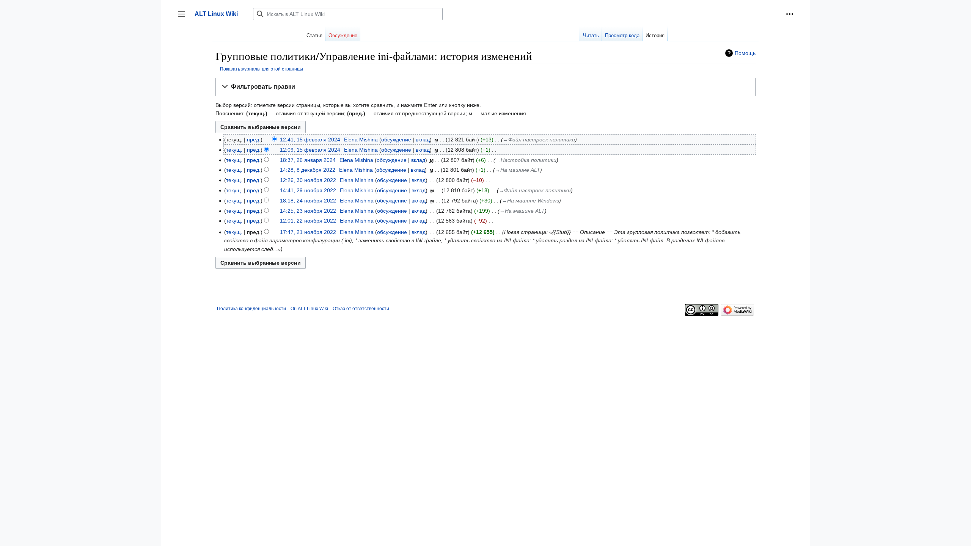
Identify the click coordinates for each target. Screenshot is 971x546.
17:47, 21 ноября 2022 (308, 232)
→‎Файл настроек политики (539, 139)
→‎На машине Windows (530, 201)
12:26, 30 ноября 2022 (308, 180)
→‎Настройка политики (525, 160)
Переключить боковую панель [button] (184, 17)
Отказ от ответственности (361, 308)
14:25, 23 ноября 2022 (308, 211)
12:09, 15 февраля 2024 (310, 150)
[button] (789, 14)
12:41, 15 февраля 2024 (310, 139)
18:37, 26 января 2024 (308, 160)
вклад (423, 139)
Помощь (745, 53)
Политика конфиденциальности (251, 308)
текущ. (234, 150)
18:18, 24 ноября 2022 (308, 201)
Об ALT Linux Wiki (309, 308)
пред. (254, 139)
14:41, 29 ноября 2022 (308, 190)
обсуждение (396, 139)
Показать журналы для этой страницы (261, 68)
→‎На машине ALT (517, 170)
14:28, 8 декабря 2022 (307, 170)
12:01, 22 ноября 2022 (308, 221)
